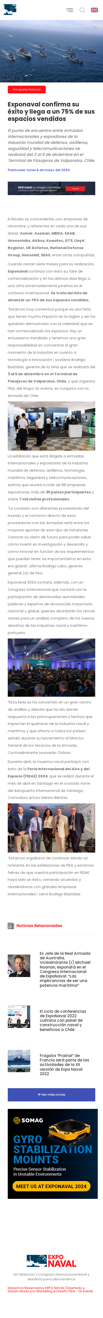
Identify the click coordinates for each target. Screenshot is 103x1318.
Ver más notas (52, 1094)
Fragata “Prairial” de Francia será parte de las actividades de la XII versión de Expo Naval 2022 (64, 1064)
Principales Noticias (27, 89)
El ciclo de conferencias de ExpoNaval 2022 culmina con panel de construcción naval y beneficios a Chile (63, 1020)
